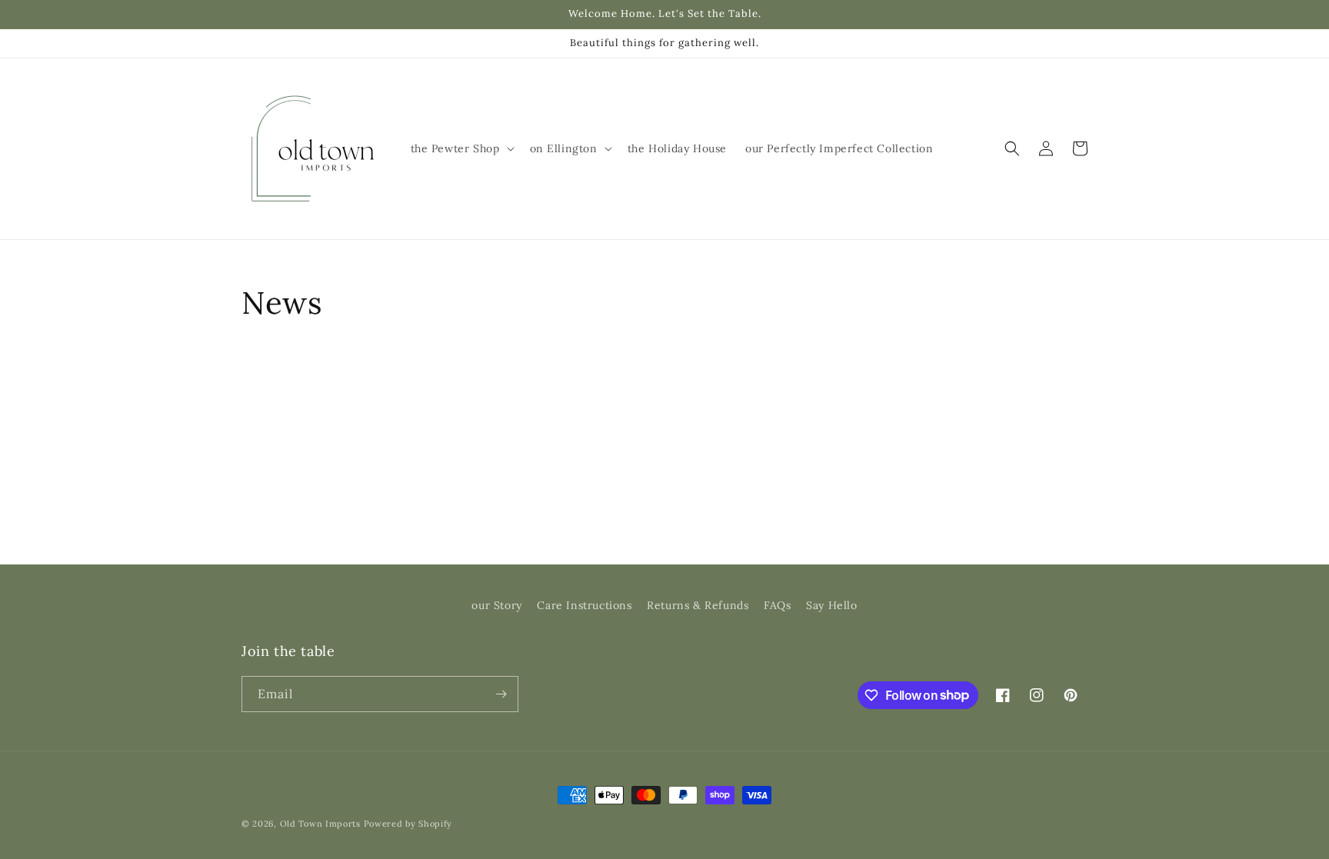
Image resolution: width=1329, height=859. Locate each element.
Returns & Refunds (697, 605)
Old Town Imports (320, 823)
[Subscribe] (501, 694)
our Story (496, 605)
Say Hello (831, 605)
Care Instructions (584, 605)
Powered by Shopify (408, 823)
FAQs (777, 605)
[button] (461, 148)
